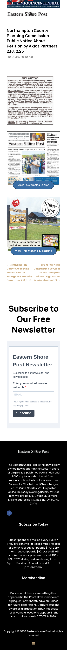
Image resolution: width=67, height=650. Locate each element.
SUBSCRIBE (24, 413)
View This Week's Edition (33, 185)
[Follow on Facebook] (9, 513)
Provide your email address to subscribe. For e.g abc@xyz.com (32, 404)
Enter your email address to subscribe (30, 385)
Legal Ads (27, 56)
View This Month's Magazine (33, 251)
